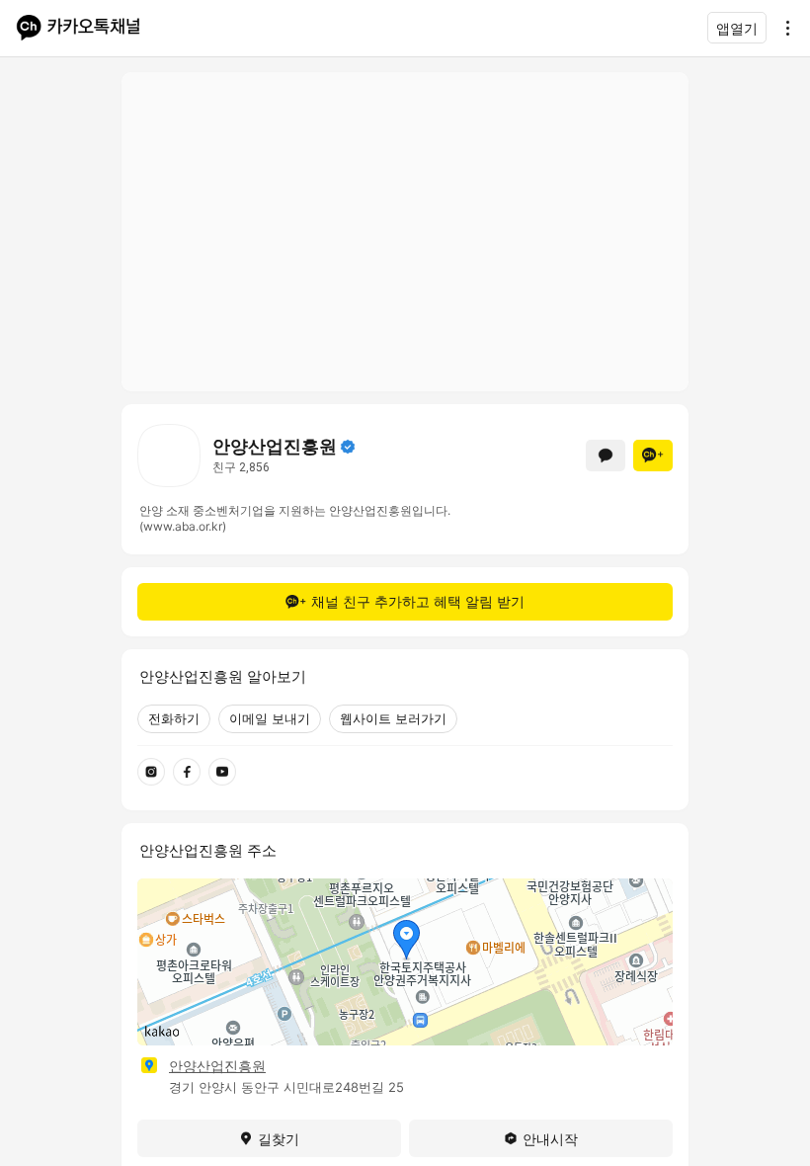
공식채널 (348, 447)
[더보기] (782, 28)
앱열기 (737, 28)
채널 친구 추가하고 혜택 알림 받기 (418, 601)
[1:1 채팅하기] (605, 455)
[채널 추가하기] (653, 455)
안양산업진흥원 (217, 1065)
